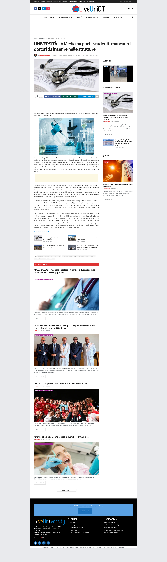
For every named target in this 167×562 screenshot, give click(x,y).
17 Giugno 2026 (47, 275)
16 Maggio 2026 (48, 247)
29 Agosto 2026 (48, 241)
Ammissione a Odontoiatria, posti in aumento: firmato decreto (63, 436)
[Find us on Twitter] (39, 8)
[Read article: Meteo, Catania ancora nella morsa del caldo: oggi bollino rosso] (118, 171)
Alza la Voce (49, 1)
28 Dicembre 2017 (57, 55)
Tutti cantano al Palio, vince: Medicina (53, 245)
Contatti (86, 1)
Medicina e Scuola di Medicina (57, 38)
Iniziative (42, 1)
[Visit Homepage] (88, 9)
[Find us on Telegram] (44, 8)
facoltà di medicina (43, 256)
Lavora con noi (74, 530)
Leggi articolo (41, 318)
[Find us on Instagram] (48, 8)
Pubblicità (80, 1)
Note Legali (38, 538)
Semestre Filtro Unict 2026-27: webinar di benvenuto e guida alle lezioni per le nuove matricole (54, 237)
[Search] (132, 17)
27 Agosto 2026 (120, 147)
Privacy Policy (121, 547)
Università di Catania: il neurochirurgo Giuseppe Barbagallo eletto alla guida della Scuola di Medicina (65, 327)
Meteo (106, 162)
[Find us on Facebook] (35, 8)
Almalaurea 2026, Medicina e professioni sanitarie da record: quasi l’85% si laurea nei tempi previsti (65, 271)
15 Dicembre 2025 (82, 249)
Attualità (79, 17)
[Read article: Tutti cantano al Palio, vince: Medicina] (38, 247)
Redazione (37, 330)
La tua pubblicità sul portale (78, 525)
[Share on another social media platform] (97, 96)
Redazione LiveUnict (110, 522)
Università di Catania (65, 17)
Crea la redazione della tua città (113, 530)
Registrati (91, 1)
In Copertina (118, 17)
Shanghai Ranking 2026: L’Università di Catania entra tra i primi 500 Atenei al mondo (123, 142)
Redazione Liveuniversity (111, 525)
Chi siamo (73, 522)
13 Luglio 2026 (81, 241)
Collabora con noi (72, 1)
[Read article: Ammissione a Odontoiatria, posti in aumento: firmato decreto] (66, 458)
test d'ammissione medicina (87, 256)
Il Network (36, 1)
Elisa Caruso (38, 275)
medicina (53, 256)
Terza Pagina (106, 17)
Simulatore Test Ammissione (60, 1)
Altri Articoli (66, 490)
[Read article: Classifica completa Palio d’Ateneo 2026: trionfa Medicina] (66, 405)
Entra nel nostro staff (76, 527)
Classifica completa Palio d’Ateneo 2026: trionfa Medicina (60, 383)
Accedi (131, 9)
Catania (52, 17)
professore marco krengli (69, 256)
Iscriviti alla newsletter (111, 532)
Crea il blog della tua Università (79, 532)
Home (45, 17)
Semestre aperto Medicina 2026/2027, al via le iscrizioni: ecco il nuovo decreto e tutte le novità (87, 237)
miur (59, 256)
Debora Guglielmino (44, 55)
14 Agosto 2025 (46, 439)
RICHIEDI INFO (85, 511)
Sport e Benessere (92, 17)
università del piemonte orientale (44, 258)
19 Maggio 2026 (46, 330)
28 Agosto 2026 (115, 188)
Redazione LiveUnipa (110, 527)
